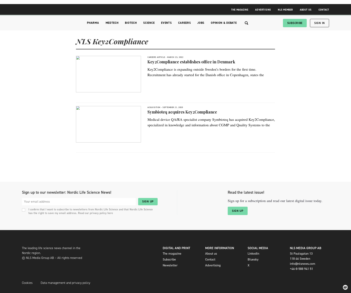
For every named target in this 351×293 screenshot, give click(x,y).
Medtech (112, 23)
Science (149, 23)
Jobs (200, 23)
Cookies (27, 283)
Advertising (263, 9)
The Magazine (239, 9)
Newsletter (170, 265)
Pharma (93, 23)
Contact (323, 9)
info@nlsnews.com (302, 264)
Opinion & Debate (224, 23)
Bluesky (253, 259)
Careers (184, 23)
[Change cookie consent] (345, 287)
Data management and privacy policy (65, 283)
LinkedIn (253, 253)
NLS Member (285, 9)
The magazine (172, 253)
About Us (306, 9)
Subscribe (294, 23)
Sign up (148, 201)
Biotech (131, 23)
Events (166, 23)
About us (211, 253)
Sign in (319, 23)
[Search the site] (246, 23)
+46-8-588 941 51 (301, 269)
